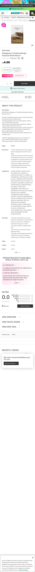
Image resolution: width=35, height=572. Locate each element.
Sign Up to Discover (10, 363)
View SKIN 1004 (9, 327)
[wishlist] (18, 58)
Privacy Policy (23, 570)
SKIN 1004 (6, 50)
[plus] (10, 84)
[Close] (33, 558)
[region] (17, 563)
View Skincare (9, 317)
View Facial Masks (11, 322)
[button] (32, 13)
